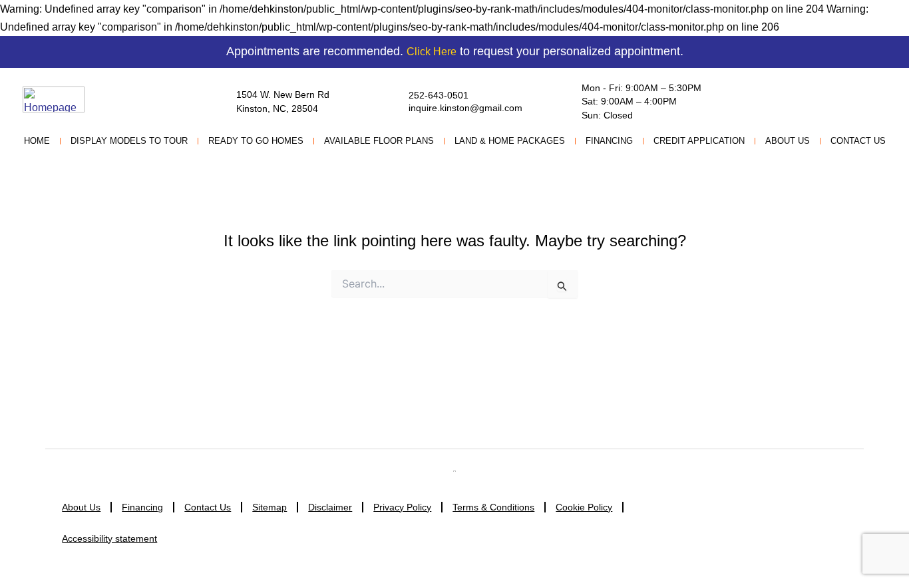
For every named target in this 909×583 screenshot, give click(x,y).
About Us (787, 141)
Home (37, 141)
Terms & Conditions (493, 507)
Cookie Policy (584, 507)
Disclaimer (330, 507)
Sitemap (269, 507)
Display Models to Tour (129, 141)
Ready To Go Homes (255, 141)
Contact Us (858, 141)
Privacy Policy (402, 507)
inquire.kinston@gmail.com (465, 107)
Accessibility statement (109, 538)
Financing (609, 141)
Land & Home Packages (509, 141)
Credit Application (699, 141)
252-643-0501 (438, 95)
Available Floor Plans (379, 141)
